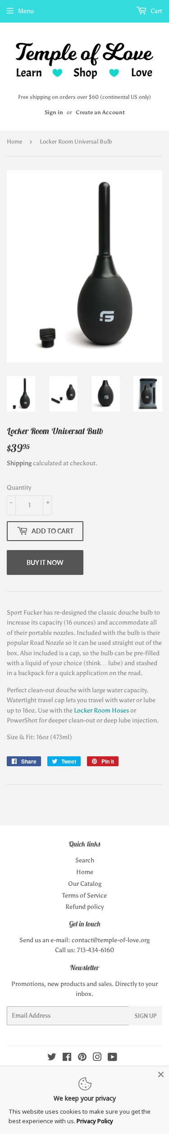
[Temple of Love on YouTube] (112, 1058)
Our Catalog (84, 884)
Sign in (54, 112)
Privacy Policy (95, 1121)
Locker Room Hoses (101, 710)
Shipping (19, 463)
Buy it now (45, 562)
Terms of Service (84, 895)
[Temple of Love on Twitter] (51, 1058)
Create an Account (100, 112)
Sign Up (145, 1016)
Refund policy (84, 907)
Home (14, 141)
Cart (155, 11)
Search (84, 860)
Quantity (19, 487)
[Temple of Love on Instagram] (97, 1058)
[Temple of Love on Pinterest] (82, 1058)
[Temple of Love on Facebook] (67, 1058)
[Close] (160, 1074)
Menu (26, 11)
